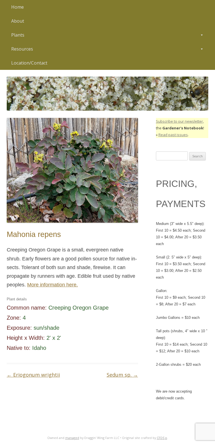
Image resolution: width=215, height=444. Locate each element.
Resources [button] (22, 49)
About (17, 21)
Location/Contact (29, 63)
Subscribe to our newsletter (179, 121)
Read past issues (173, 134)
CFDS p (162, 438)
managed (72, 438)
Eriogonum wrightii (33, 374)
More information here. (52, 285)
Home (17, 7)
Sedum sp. (122, 374)
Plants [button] (17, 35)
